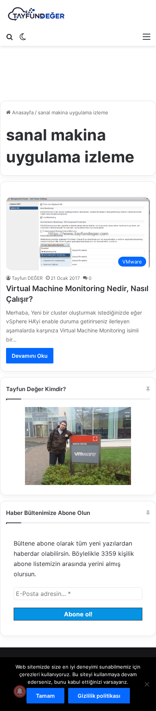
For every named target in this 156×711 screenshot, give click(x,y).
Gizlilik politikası (99, 695)
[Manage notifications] (20, 691)
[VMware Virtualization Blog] (36, 14)
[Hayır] (146, 684)
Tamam (45, 695)
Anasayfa (22, 112)
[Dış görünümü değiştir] (23, 36)
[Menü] (146, 36)
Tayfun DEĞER (27, 278)
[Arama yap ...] (9, 36)
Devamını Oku (30, 355)
